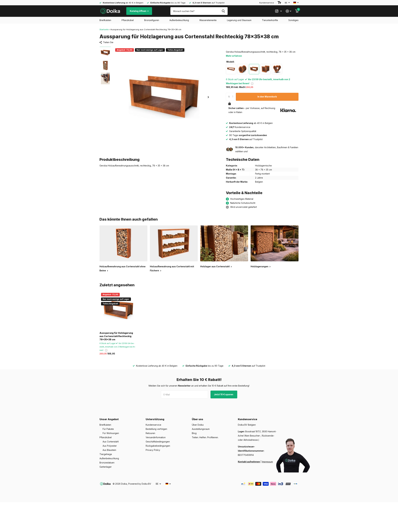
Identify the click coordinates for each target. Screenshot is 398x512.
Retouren (150, 433)
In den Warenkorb (267, 96)
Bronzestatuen (107, 462)
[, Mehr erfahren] (278, 11)
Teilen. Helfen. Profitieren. (205, 437)
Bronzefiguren (151, 20)
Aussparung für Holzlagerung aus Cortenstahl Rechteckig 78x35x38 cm (116, 336)
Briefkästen (105, 20)
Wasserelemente (208, 20)
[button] (208, 97)
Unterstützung (155, 419)
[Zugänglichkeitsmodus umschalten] (279, 3)
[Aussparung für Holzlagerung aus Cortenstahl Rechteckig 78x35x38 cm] (118, 310)
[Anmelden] (288, 11)
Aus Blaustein (109, 450)
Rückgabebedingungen (158, 445)
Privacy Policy (153, 450)
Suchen (223, 11)
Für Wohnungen (111, 433)
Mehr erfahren (234, 55)
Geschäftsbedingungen (158, 441)
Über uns (197, 419)
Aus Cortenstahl (111, 441)
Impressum (267, 461)
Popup (252, 83)
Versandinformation (156, 437)
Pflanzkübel (128, 20)
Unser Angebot (109, 419)
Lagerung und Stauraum (239, 20)
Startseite (104, 29)
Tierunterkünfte (270, 20)
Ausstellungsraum (201, 429)
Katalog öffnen (138, 11)
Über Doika (198, 424)
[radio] (231, 69)
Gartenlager (106, 466)
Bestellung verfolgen (156, 429)
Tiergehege (106, 454)
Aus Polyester (110, 445)
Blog (194, 433)
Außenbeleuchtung (179, 20)
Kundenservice (266, 2)
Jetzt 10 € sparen (224, 394)
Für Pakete (108, 429)
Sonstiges (293, 20)
